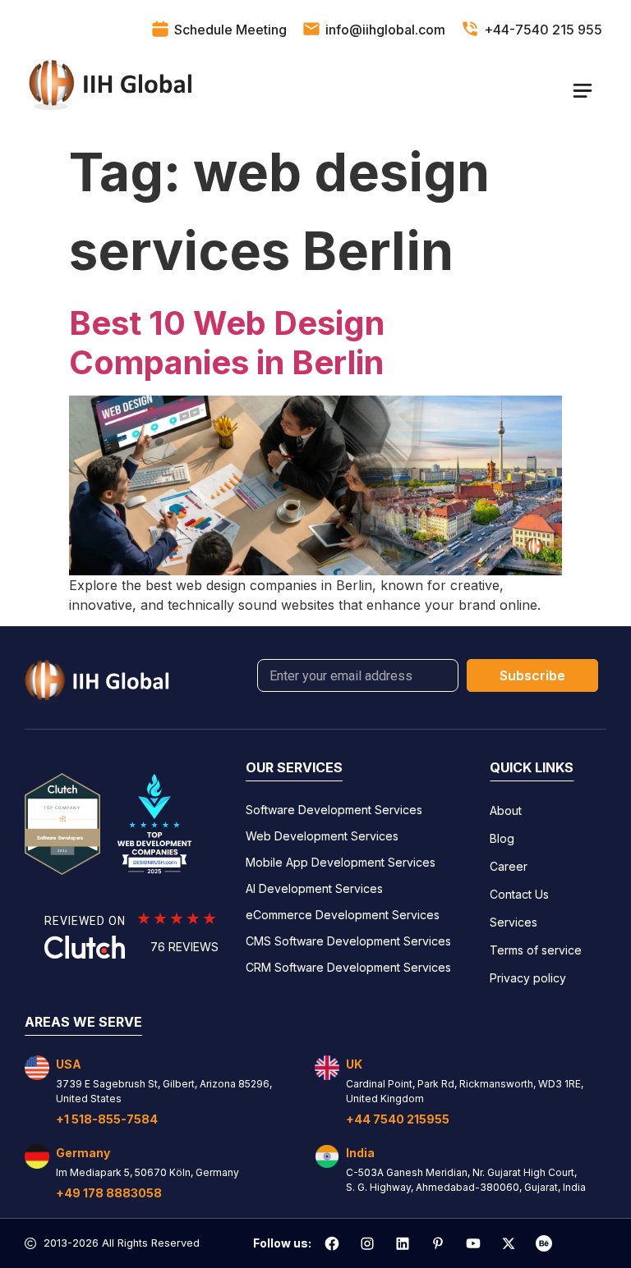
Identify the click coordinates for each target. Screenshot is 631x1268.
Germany (83, 1153)
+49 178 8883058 (109, 1193)
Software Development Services (334, 810)
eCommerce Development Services (343, 915)
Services (513, 922)
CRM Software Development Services (348, 967)
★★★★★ (177, 918)
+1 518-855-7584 (107, 1119)
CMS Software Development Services (348, 941)
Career (508, 866)
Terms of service (536, 950)
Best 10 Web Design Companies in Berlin (227, 342)
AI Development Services (314, 888)
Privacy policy (528, 978)
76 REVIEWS (184, 947)
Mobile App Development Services (340, 862)
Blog (502, 838)
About (506, 810)
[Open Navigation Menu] (582, 90)
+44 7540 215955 (397, 1119)
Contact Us (519, 894)
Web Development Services (322, 836)
